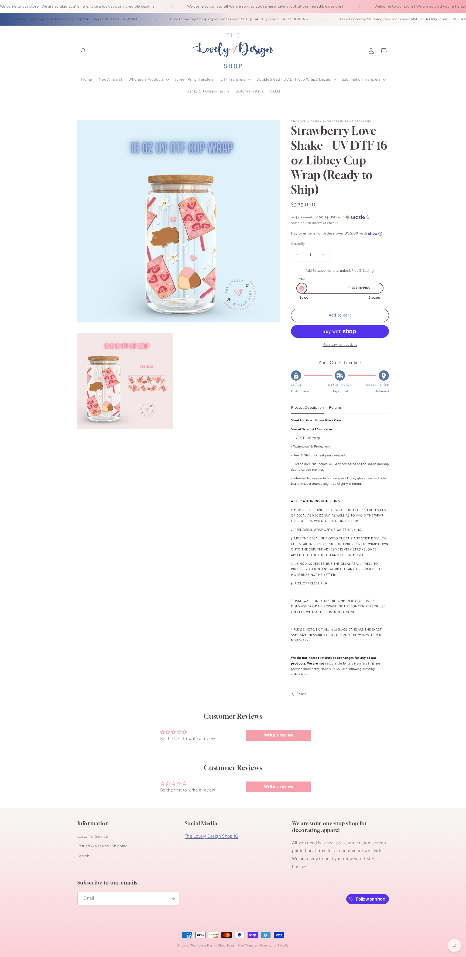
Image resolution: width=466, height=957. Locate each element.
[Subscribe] (172, 898)
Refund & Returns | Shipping (102, 846)
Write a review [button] (278, 735)
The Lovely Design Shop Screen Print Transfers (224, 945)
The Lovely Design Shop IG (211, 836)
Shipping (297, 223)
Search (83, 856)
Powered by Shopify (274, 945)
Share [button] (301, 694)
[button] (83, 50)
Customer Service (92, 836)
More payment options (340, 345)
